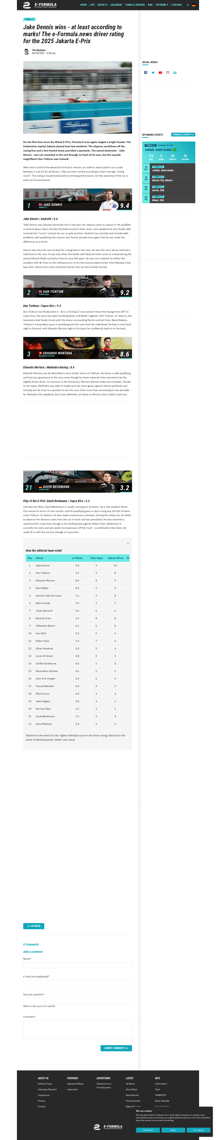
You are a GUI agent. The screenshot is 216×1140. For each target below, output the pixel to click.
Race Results (132, 1095)
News (83, 4)
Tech (157, 1089)
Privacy (41, 1100)
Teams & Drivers (135, 4)
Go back (35, 925)
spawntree (72, 1089)
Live (92, 4)
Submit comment (114, 1048)
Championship (133, 1100)
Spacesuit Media (75, 1083)
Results (102, 4)
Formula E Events (182, 134)
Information (161, 1083)
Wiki (150, 4)
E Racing (176, 4)
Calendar (116, 4)
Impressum (43, 1095)
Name (29, 959)
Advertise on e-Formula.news (104, 1085)
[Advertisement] (77, 429)
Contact (42, 1106)
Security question (33, 995)
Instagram (167, 72)
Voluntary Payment (47, 1089)
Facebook (145, 72)
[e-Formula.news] (39, 5)
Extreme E (162, 4)
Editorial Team (45, 1083)
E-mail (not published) (36, 977)
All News (130, 1083)
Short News (131, 1089)
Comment (29, 1017)
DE (193, 5)
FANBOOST (160, 1095)
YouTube (160, 72)
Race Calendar (162, 1100)
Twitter (153, 72)
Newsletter (175, 72)
